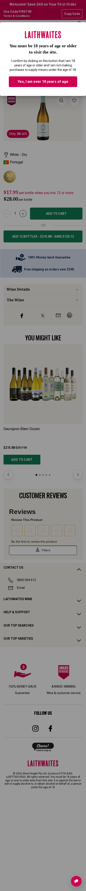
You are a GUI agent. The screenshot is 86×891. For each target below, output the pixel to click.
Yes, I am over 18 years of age (43, 81)
